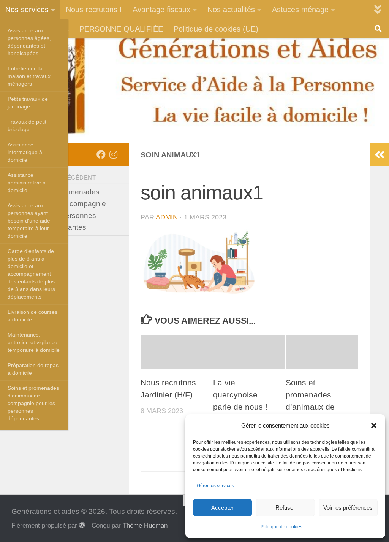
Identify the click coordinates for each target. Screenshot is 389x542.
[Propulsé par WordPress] (82, 525)
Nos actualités (231, 9)
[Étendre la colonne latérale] (379, 154)
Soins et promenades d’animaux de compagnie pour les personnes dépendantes (33, 403)
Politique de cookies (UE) (216, 29)
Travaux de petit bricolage (27, 125)
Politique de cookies (281, 526)
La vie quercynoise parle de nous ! (240, 395)
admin (167, 217)
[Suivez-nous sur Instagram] (113, 154)
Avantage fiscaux (161, 9)
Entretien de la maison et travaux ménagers (29, 76)
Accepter (222, 507)
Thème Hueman (145, 525)
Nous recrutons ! (94, 9)
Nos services (27, 9)
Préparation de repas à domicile (33, 369)
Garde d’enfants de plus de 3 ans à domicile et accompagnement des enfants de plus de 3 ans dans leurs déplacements (31, 274)
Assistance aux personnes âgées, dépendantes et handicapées (29, 41)
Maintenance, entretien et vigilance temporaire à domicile (34, 342)
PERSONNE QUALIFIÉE (121, 29)
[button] (374, 425)
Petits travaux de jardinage (28, 103)
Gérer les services (215, 485)
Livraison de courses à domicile (32, 316)
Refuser (285, 507)
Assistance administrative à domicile (27, 182)
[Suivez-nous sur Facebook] (101, 154)
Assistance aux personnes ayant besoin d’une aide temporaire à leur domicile (29, 220)
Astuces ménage (300, 9)
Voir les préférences (348, 507)
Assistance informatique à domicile (25, 152)
